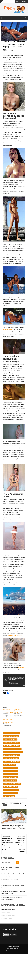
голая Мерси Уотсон (8, 329)
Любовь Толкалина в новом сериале (12, 748)
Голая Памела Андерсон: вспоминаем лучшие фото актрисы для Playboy (13, 875)
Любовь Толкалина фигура (10, 780)
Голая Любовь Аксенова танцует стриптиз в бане (18, 711)
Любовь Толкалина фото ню (10, 793)
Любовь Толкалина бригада (10, 739)
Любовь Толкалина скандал (10, 777)
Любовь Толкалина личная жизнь (12, 761)
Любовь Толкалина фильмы (10, 786)
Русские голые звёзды (9, 796)
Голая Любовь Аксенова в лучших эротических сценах (8, 711)
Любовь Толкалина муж (9, 764)
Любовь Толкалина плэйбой (10, 771)
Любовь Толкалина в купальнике (11, 742)
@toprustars (21, 667)
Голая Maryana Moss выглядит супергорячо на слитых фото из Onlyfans (12, 898)
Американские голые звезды (8, 909)
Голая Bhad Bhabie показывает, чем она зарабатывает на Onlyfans (10, 880)
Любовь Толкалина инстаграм (11, 758)
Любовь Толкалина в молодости (11, 745)
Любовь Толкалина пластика (10, 767)
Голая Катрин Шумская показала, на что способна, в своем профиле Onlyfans (13, 892)
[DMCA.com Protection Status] (9, 934)
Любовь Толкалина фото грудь (11, 789)
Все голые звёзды (5, 912)
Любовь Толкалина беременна (11, 736)
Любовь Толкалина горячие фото (11, 755)
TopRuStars (5, 50)
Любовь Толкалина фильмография (12, 783)
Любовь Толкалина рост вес (10, 774)
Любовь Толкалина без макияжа (11, 733)
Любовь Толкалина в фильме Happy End (13, 752)
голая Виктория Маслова (15, 635)
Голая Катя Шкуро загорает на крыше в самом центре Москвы (12, 886)
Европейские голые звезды (8, 915)
